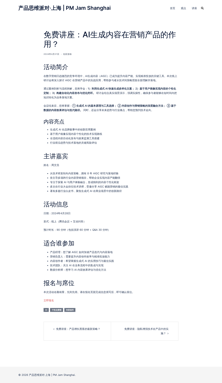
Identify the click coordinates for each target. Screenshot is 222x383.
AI (46, 310)
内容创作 (70, 310)
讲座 (194, 8)
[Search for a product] (202, 8)
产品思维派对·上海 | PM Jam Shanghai (64, 8)
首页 (172, 8)
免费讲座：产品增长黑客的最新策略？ (78, 328)
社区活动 (67, 54)
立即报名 (49, 300)
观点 (183, 8)
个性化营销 (56, 310)
